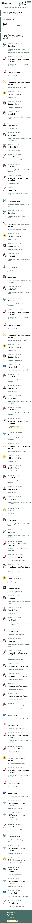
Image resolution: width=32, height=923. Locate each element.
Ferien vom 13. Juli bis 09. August (12, 14)
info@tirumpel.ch (12, 921)
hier (18, 25)
